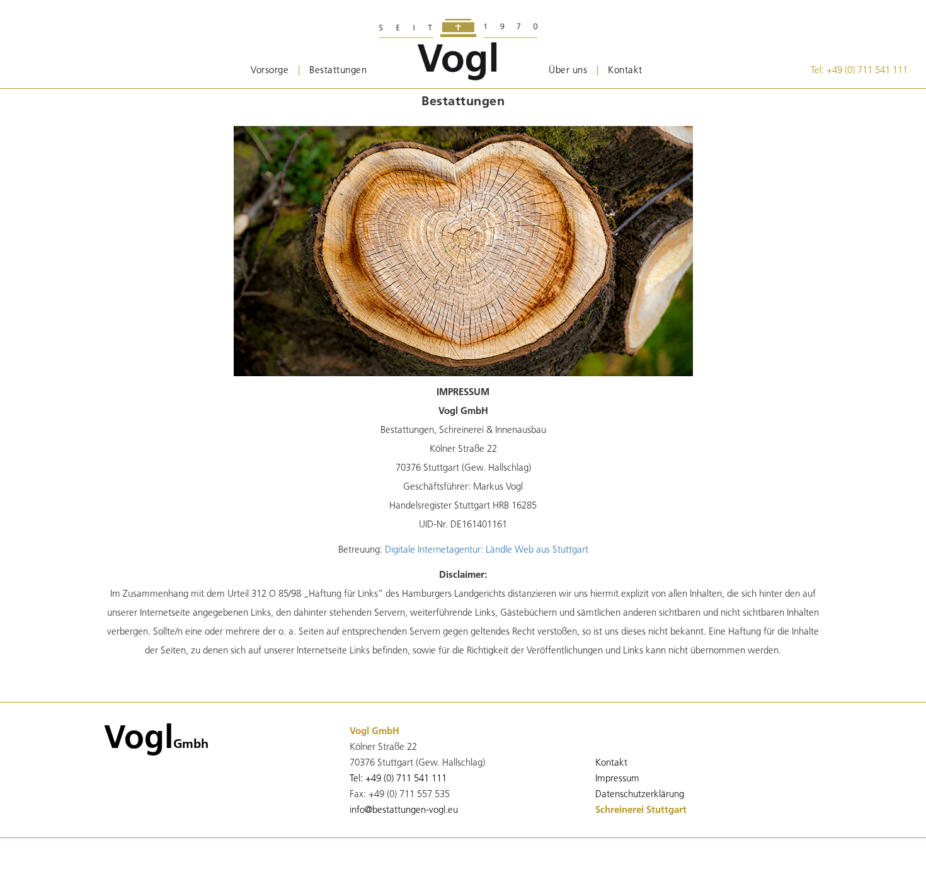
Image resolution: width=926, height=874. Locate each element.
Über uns (568, 70)
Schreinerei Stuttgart (641, 809)
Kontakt (625, 70)
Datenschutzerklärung (639, 794)
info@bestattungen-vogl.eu (404, 809)
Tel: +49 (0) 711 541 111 (859, 70)
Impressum (617, 778)
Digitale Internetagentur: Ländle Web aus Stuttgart (486, 549)
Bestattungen (338, 70)
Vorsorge (270, 70)
